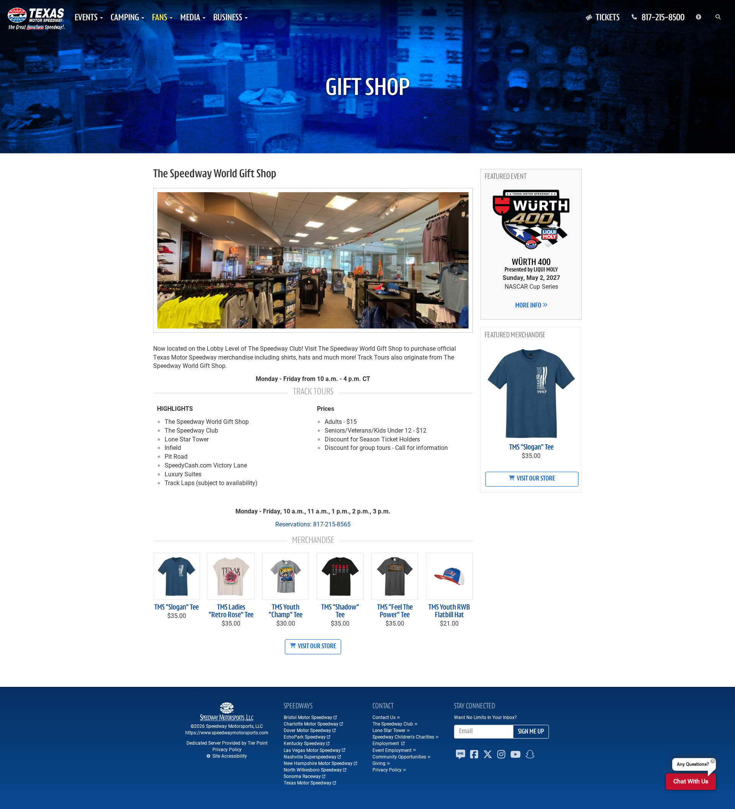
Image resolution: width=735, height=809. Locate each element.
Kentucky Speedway (304, 743)
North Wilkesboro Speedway (313, 770)
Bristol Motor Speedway (308, 717)
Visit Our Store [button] (316, 646)
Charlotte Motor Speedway (311, 724)
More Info (528, 305)
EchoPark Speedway (305, 737)
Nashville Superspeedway (310, 756)
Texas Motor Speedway (308, 783)
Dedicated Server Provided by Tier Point (227, 743)
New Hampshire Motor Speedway (318, 763)
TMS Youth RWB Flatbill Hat (449, 611)
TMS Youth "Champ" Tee (285, 611)
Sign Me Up (531, 732)
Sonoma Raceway (302, 776)
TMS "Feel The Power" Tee (395, 611)
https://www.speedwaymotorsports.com (226, 732)
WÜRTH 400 (531, 265)
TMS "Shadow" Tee (340, 611)
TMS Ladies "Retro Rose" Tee (231, 611)
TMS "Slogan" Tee (176, 607)
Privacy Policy (227, 749)
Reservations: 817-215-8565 (313, 524)
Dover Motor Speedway (307, 730)
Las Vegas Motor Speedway (312, 750)
